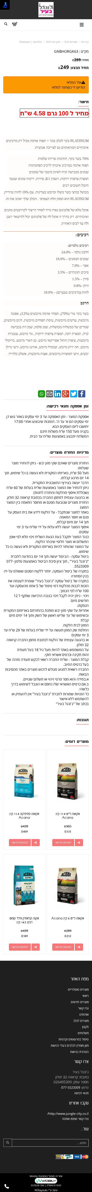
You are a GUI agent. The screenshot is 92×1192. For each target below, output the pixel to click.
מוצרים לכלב (70, 42)
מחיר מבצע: (79, 67)
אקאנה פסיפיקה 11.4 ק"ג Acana (24, 816)
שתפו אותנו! (69, 1119)
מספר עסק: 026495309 (71, 1081)
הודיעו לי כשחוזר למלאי (68, 87)
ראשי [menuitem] (85, 996)
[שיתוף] (79, 842)
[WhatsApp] (41, 393)
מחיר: (80, 60)
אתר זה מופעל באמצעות (46, 1180)
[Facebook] (81, 393)
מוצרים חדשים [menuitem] (80, 1002)
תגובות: (82, 720)
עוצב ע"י (46, 1190)
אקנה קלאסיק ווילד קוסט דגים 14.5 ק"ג (24, 920)
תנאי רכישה (81, 1093)
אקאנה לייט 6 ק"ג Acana (67, 918)
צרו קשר (81, 1061)
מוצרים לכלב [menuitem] (81, 1021)
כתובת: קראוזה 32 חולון (72, 1077)
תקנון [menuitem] (85, 1027)
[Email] (49, 393)
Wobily (34, 1176)
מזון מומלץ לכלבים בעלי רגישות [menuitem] (70, 1045)
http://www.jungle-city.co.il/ (68, 1113)
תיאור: (83, 102)
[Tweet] (73, 393)
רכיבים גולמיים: (78, 245)
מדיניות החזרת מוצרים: (69, 452)
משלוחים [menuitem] (83, 1033)
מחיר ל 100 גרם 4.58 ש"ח (54, 113)
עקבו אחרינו (79, 1103)
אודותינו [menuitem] (84, 1014)
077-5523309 (70, 1087)
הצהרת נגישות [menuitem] (79, 1052)
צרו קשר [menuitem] (83, 1008)
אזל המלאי (74, 82)
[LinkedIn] (57, 393)
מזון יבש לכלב (53, 42)
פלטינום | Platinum (30, 42)
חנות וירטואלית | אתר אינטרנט (46, 1185)
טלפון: (85, 1087)
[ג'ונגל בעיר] (45, 9)
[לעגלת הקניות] (14, 24)
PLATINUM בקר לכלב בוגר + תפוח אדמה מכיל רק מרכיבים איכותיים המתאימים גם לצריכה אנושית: (47, 144)
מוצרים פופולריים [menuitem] (78, 989)
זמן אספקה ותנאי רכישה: (67, 406)
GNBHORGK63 (66, 51)
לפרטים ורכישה (63, 842)
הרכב (84, 303)
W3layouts (41, 1190)
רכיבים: (82, 234)
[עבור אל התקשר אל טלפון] (6, 1186)
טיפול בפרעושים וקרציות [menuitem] (74, 1039)
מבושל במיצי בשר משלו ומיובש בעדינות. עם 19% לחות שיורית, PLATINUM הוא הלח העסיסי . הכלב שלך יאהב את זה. (46, 195)
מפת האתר (80, 979)
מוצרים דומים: (77, 741)
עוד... (85, 1129)
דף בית (85, 42)
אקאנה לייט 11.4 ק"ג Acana (68, 816)
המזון (59, 199)
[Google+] (65, 393)
